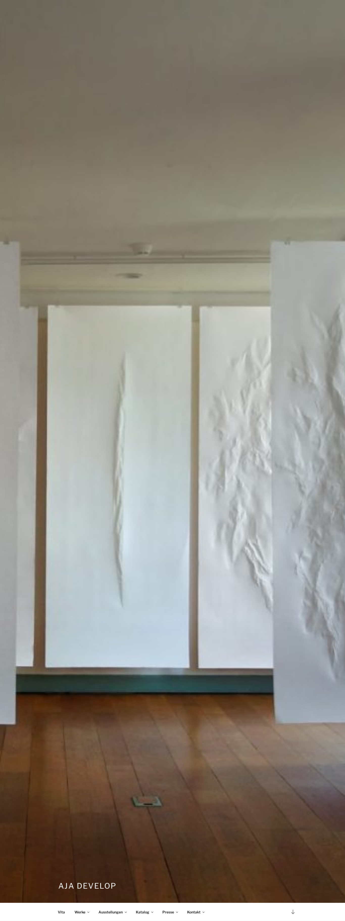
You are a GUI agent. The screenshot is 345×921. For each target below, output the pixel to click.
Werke (80, 912)
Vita (61, 912)
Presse (168, 912)
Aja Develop (87, 885)
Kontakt (194, 912)
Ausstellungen (110, 912)
